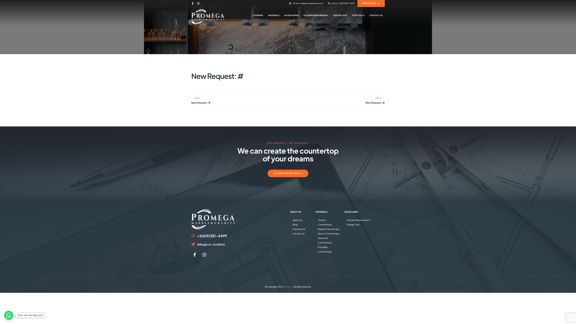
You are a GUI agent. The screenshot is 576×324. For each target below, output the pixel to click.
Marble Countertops (328, 229)
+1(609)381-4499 (212, 236)
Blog (295, 224)
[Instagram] (198, 3)
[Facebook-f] (192, 3)
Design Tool (353, 224)
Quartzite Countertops (325, 240)
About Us (297, 220)
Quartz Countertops (328, 233)
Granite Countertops (325, 222)
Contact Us (299, 233)
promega (288, 286)
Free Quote (299, 229)
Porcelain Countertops (325, 249)
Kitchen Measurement (358, 220)
